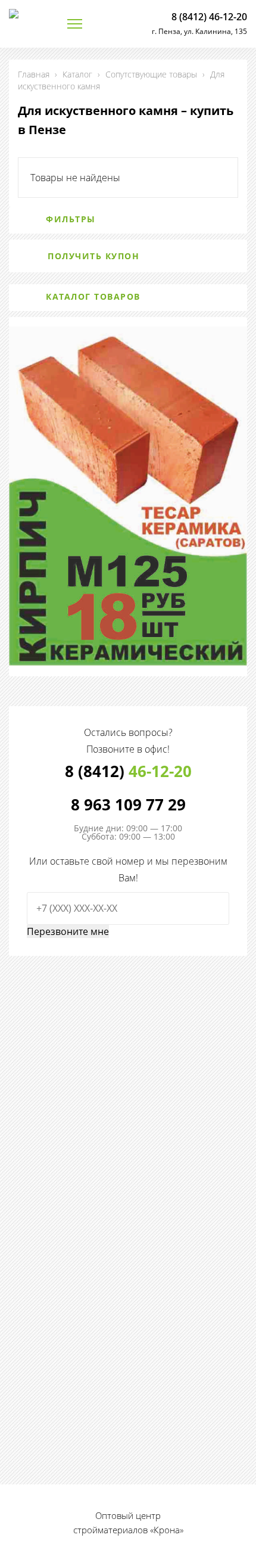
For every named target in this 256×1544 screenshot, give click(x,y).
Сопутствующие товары (151, 74)
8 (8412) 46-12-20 (209, 16)
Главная (33, 74)
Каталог (77, 74)
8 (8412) (128, 771)
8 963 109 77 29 (128, 804)
